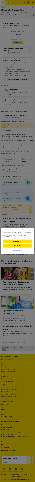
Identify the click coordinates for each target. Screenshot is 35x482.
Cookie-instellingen (17, 250)
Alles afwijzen (17, 245)
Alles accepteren (17, 241)
